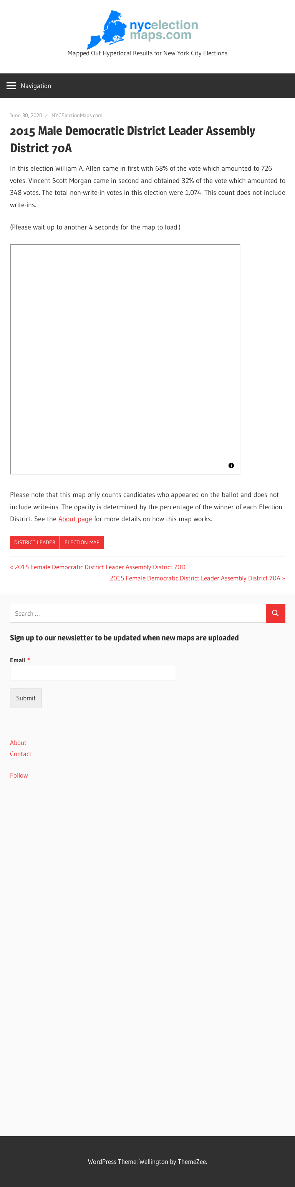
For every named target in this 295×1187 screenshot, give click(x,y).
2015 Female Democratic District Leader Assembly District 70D (100, 567)
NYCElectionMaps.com (77, 115)
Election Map (82, 542)
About (18, 742)
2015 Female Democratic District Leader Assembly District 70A (195, 578)
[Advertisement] (147, 854)
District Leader (34, 542)
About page (75, 519)
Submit (26, 698)
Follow (19, 775)
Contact (20, 754)
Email (20, 660)
